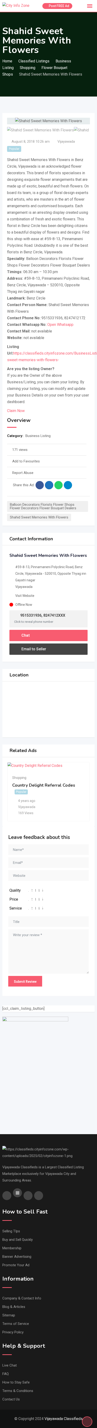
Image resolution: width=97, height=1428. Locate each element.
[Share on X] (49, 485)
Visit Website (24, 596)
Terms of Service (15, 1324)
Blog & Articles (13, 1307)
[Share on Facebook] (40, 485)
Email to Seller (33, 649)
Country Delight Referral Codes (43, 785)
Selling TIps (11, 1231)
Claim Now (16, 411)
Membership (11, 1248)
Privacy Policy (13, 1332)
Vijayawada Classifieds (63, 1418)
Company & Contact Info (21, 1298)
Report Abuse (22, 473)
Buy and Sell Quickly (17, 1240)
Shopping (19, 778)
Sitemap (8, 1315)
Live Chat (9, 1365)
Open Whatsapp (60, 324)
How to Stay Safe (16, 1382)
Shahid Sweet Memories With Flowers (39, 517)
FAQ (5, 1374)
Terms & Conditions (17, 1391)
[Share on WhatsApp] (58, 485)
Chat (25, 635)
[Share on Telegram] (68, 485)
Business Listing (38, 436)
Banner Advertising (16, 1256)
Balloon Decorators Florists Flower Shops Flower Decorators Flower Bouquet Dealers (43, 506)
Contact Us (11, 1399)
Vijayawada (66, 141)
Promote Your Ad (15, 1265)
